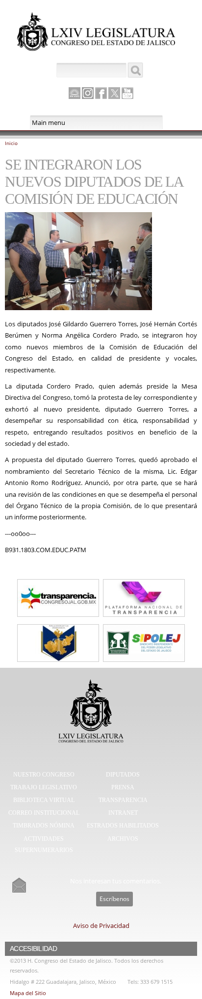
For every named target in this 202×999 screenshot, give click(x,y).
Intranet (123, 812)
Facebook (101, 93)
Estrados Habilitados (123, 825)
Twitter (114, 93)
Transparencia (123, 800)
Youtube (127, 93)
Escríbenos (114, 899)
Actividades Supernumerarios (44, 844)
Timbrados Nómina (44, 825)
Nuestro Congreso (44, 774)
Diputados (123, 774)
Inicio (11, 143)
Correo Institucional (43, 812)
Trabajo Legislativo (43, 787)
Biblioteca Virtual (44, 800)
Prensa (122, 787)
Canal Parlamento (74, 93)
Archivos (122, 838)
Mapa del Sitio (28, 993)
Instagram (88, 93)
